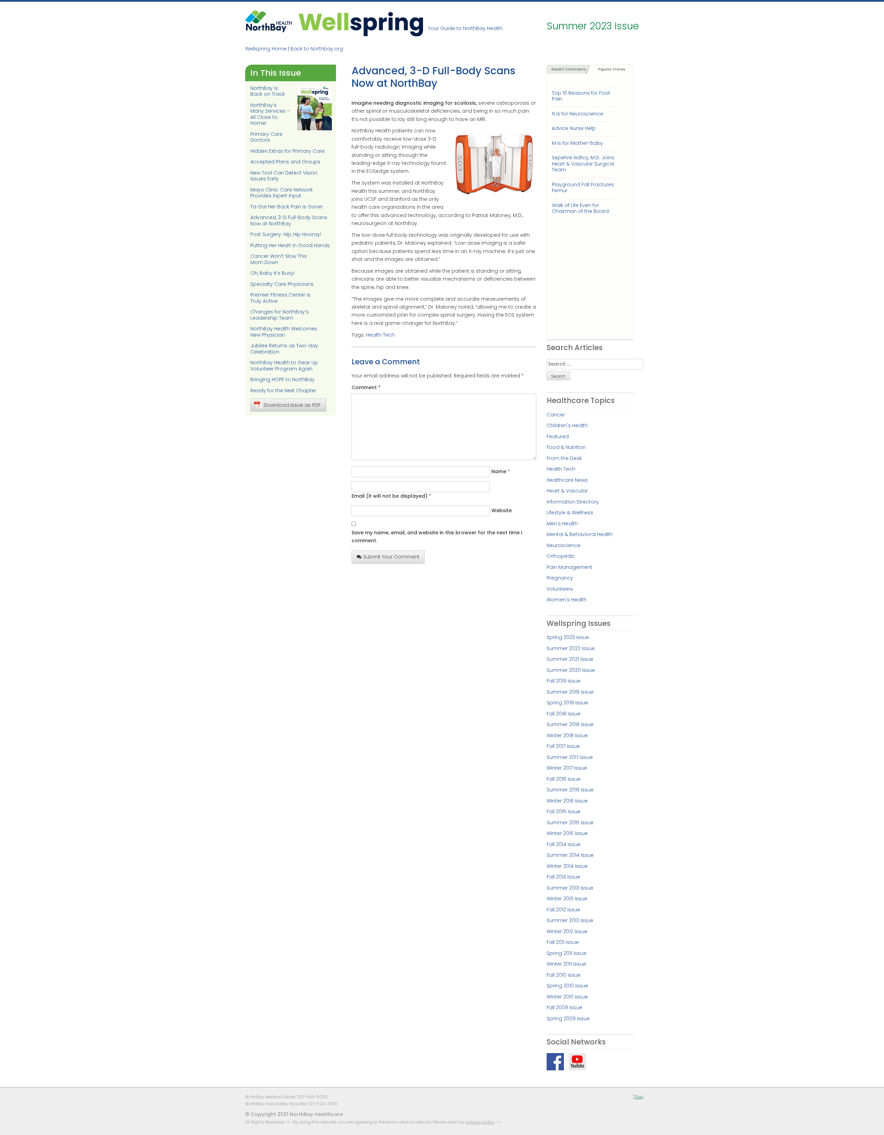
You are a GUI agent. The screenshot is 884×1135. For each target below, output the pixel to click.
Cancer (556, 414)
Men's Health (562, 523)
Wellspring (361, 23)
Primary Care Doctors (266, 137)
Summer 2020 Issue (571, 670)
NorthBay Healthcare (269, 23)
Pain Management (569, 567)
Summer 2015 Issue (570, 822)
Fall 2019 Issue (563, 680)
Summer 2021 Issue (570, 659)
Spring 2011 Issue (566, 953)
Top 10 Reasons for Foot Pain (581, 96)
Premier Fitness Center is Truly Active (280, 297)
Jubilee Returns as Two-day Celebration (284, 348)
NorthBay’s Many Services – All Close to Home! (270, 114)
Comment (366, 387)
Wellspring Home (266, 48)
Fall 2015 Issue (563, 811)
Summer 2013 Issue (570, 887)
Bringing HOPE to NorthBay (282, 379)
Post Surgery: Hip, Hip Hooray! (285, 234)
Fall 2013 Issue (563, 876)
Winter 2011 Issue (566, 963)
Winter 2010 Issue (567, 996)
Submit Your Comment (391, 556)
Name (498, 471)
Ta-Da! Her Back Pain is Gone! (286, 206)
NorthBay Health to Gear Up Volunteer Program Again (284, 365)
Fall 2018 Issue (563, 713)
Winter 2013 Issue (567, 898)
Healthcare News (567, 480)
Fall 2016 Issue (563, 779)
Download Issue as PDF (292, 405)
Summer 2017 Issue (570, 757)
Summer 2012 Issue (570, 920)
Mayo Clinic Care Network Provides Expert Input (281, 192)
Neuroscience (563, 545)
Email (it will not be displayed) (389, 496)
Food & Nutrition (566, 447)
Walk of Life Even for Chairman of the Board (580, 208)
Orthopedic (561, 556)
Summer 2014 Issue (570, 855)
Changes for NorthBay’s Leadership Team (279, 314)
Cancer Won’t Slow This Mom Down (278, 259)
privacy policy (480, 1122)
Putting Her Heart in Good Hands (290, 245)
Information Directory (573, 501)
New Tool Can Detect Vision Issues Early (283, 175)
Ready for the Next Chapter (283, 390)
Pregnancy (560, 577)
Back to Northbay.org (316, 48)
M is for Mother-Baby (577, 143)
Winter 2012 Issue (567, 931)
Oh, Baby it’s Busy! (272, 273)
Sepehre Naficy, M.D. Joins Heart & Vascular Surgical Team (583, 163)
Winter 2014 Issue (567, 866)
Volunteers (560, 588)
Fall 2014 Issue (563, 844)
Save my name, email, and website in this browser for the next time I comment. (437, 536)
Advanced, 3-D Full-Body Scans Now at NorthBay (288, 220)
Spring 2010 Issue (567, 985)
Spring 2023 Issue (568, 637)
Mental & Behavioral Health (580, 534)
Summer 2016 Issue (570, 789)
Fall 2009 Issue (564, 1007)
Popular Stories (611, 69)
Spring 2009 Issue (568, 1018)
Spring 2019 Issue (567, 702)
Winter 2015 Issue (567, 833)
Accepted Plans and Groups (285, 161)
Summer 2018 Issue (570, 724)
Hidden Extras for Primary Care (287, 151)
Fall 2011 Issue (563, 942)
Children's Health (567, 425)
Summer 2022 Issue (571, 648)
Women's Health (567, 599)
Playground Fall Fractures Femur (583, 187)
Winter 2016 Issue (567, 800)
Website (501, 510)
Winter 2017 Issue (567, 768)
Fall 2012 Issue (563, 909)
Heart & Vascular (567, 490)
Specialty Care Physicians (282, 284)
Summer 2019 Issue (570, 691)
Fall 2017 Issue (563, 746)
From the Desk (564, 458)
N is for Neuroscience (577, 113)
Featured (558, 436)
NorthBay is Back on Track (267, 91)
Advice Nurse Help (574, 128)
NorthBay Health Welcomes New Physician (283, 331)
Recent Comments (568, 69)
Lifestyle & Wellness (570, 512)
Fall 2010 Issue (563, 975)
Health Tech (380, 334)
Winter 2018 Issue (567, 735)
